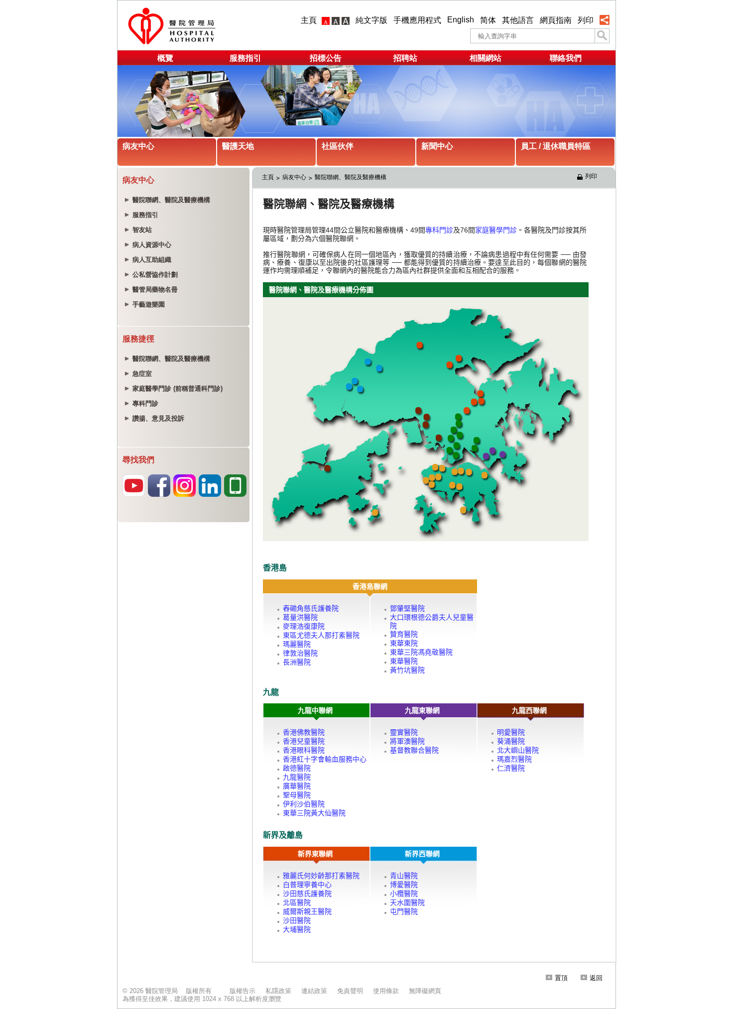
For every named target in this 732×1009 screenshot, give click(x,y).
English (460, 19)
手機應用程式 (417, 20)
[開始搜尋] (602, 35)
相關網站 (485, 58)
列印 (586, 20)
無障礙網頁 (425, 991)
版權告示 (242, 991)
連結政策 (314, 991)
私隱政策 (278, 991)
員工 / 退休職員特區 (556, 146)
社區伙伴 (338, 146)
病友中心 (138, 146)
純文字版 (371, 20)
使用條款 (386, 991)
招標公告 (326, 58)
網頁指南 (556, 20)
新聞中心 (437, 146)
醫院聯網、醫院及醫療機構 (350, 177)
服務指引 (245, 58)
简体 (488, 20)
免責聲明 (350, 991)
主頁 (309, 20)
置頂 (561, 978)
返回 (596, 978)
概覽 (165, 58)
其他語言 (518, 20)
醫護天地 (238, 146)
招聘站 (405, 58)
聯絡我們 (566, 58)
